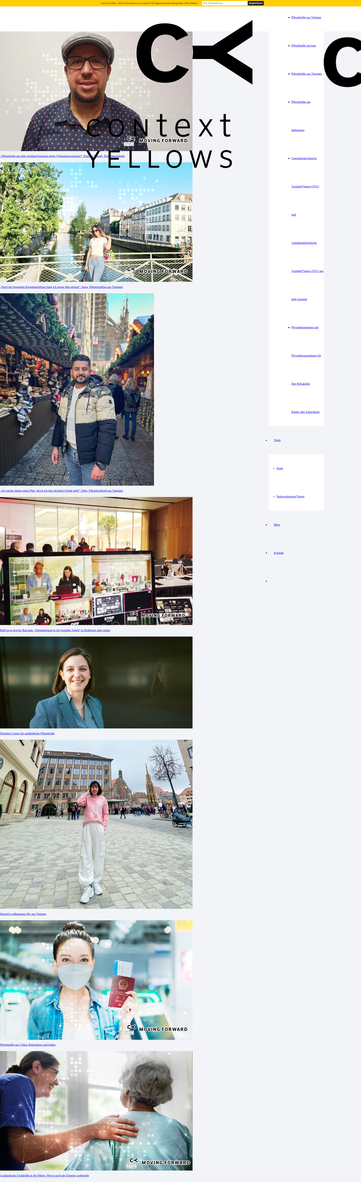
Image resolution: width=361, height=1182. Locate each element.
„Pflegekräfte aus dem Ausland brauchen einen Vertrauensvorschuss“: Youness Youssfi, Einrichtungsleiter (62, 156)
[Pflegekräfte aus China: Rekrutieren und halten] (96, 1038)
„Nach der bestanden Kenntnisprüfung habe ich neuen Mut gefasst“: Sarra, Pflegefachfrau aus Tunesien (61, 287)
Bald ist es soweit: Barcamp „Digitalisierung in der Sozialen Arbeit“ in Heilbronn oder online (55, 630)
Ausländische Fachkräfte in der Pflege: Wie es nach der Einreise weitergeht (44, 1175)
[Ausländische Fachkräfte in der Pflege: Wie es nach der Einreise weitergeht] (96, 1169)
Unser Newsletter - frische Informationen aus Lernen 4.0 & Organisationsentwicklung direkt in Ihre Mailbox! (149, 3)
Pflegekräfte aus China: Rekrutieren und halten (27, 1044)
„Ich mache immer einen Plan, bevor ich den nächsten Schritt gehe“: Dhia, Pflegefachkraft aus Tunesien (61, 490)
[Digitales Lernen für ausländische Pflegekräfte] (96, 727)
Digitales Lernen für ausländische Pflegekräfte (27, 733)
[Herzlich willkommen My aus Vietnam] (96, 907)
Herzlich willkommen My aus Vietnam (23, 914)
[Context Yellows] (167, 193)
